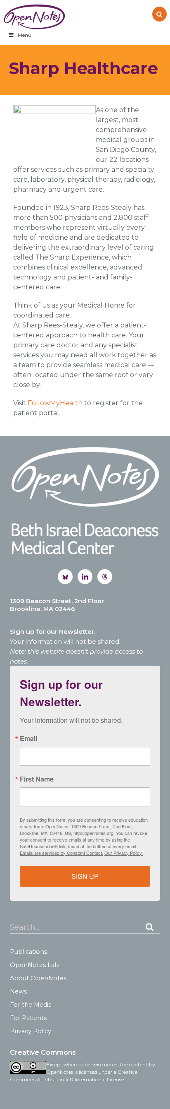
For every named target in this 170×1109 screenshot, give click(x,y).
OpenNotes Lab (34, 965)
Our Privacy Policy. (123, 852)
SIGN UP (85, 876)
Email (28, 738)
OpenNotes (34, 16)
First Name (37, 779)
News (18, 991)
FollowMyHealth (55, 403)
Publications (28, 951)
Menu (24, 35)
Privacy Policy (30, 1031)
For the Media (31, 1004)
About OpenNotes (38, 978)
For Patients (28, 1018)
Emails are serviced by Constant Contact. (61, 852)
